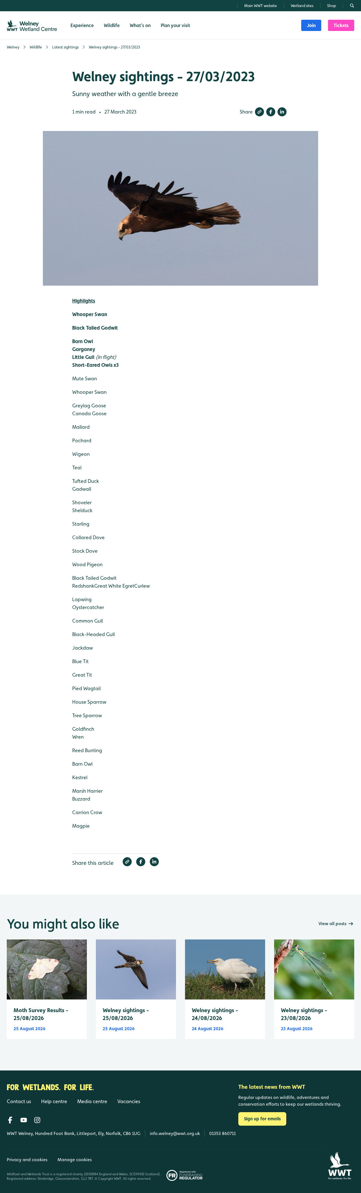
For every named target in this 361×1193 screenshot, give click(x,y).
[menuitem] (311, 25)
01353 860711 (222, 1133)
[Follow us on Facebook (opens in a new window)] (10, 1120)
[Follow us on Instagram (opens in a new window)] (37, 1120)
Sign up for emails (262, 1118)
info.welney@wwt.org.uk (175, 1133)
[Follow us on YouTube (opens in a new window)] (23, 1120)
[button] (259, 111)
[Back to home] (339, 1165)
